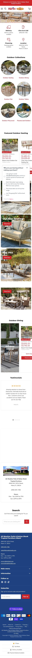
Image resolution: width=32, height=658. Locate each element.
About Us (10, 627)
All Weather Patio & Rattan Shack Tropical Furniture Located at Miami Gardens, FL (15, 633)
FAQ (26, 629)
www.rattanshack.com (7, 563)
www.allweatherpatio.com (8, 565)
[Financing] (8, 46)
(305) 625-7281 (5, 549)
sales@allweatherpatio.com (8, 553)
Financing (25, 627)
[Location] (23, 46)
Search (4, 627)
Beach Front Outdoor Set (9, 163)
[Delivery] (8, 32)
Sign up (25, 599)
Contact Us (18, 627)
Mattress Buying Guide (15, 630)
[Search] (26, 524)
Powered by (6, 199)
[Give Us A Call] (23, 32)
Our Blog (16, 636)
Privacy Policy (19, 629)
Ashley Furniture (6, 164)
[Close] (27, 168)
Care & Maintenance (8, 629)
